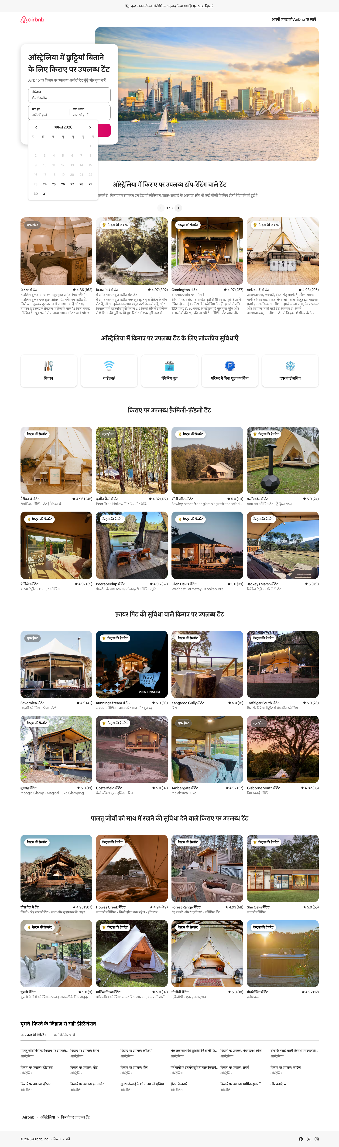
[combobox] (69, 97)
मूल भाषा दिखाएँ (203, 6)
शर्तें (68, 1139)
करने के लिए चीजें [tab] (64, 1035)
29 (90, 184)
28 (81, 184)
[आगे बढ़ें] (178, 208)
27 (72, 184)
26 (63, 184)
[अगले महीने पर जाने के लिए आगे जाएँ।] (90, 127)
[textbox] (49, 115)
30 (36, 194)
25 (54, 184)
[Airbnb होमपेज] (32, 19)
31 (44, 194)
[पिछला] (161, 208)
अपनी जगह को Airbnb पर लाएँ (294, 19)
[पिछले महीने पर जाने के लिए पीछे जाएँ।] (36, 127)
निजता (57, 1139)
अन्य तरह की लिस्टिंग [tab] (33, 1035)
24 (45, 184)
